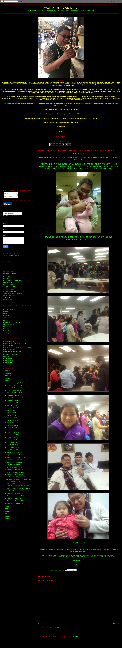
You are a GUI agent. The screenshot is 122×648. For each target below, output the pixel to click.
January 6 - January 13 (13, 383)
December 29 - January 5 (14, 503)
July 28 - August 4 (12, 447)
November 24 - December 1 (14, 474)
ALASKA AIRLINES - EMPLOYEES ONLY (15, 343)
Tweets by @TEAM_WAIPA (11, 255)
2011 (6, 376)
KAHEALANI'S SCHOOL (10, 354)
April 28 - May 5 (11, 415)
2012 (6, 378)
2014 (6, 506)
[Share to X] (72, 570)
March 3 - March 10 (12, 403)
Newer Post (41, 624)
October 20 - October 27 (14, 467)
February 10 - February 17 (14, 395)
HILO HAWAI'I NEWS (9, 350)
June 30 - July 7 (11, 437)
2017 (6, 514)
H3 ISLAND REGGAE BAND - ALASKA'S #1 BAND (17, 347)
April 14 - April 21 (12, 410)
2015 (6, 509)
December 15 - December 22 (15, 498)
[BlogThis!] (70, 570)
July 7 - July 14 (11, 440)
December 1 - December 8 (14, 493)
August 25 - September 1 (14, 452)
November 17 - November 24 (15, 472)
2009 (6, 371)
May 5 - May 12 (11, 417)
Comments (9, 196)
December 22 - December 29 (15, 501)
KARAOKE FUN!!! (11, 483)
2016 (6, 511)
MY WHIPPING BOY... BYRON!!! (15, 476)
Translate (16, 215)
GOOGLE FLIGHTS (8, 345)
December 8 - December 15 (14, 496)
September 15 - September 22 (15, 459)
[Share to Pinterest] (76, 570)
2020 (6, 518)
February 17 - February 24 (14, 398)
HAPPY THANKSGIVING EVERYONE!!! (17, 486)
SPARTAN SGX (7, 363)
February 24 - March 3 (13, 400)
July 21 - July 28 (11, 445)
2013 (6, 381)
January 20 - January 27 (14, 388)
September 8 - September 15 (15, 457)
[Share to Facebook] (74, 570)
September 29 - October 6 (14, 464)
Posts (7, 193)
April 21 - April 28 (12, 412)
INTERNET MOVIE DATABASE (12, 352)
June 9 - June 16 (11, 430)
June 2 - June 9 (11, 427)
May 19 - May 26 (12, 422)
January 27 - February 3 (13, 390)
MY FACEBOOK (7, 358)
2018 (6, 516)
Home (78, 624)
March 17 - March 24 (13, 407)
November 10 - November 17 (15, 469)
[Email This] (68, 570)
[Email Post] (65, 570)
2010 (6, 373)
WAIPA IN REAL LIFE (61, 7)
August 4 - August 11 (13, 450)
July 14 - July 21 (11, 442)
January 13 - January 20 (14, 385)
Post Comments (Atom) (52, 627)
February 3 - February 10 (14, 393)
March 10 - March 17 (13, 405)
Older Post (116, 624)
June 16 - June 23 (12, 432)
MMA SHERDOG (8, 356)
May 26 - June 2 (11, 425)
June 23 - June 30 (12, 435)
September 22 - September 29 (15, 462)
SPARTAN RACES (8, 360)
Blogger (75, 636)
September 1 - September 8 (14, 455)
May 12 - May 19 (12, 420)
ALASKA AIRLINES (8, 341)
